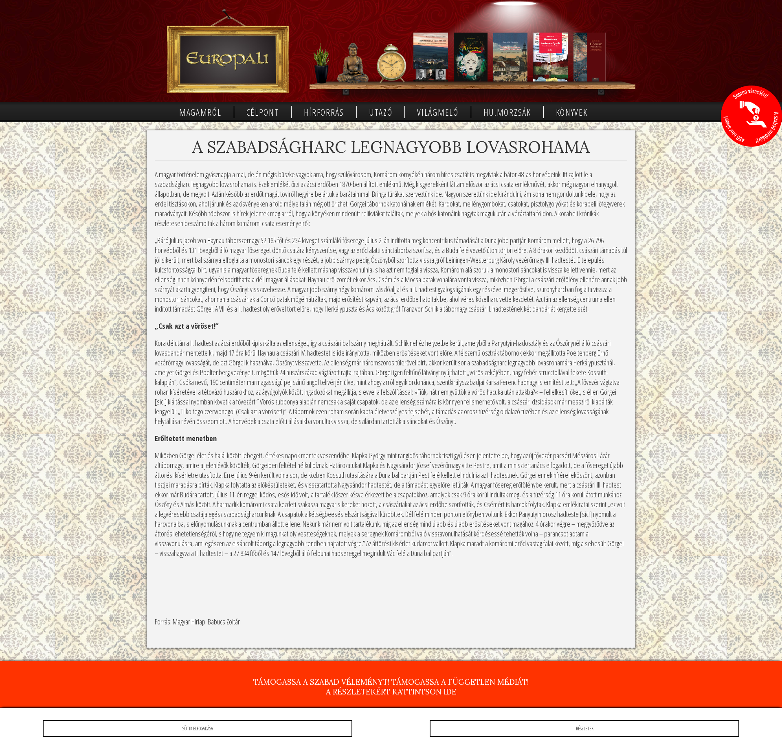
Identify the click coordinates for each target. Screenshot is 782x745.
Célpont (262, 112)
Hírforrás (324, 112)
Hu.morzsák (507, 112)
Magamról (200, 112)
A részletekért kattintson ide (391, 692)
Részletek (584, 728)
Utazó (381, 112)
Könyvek (572, 112)
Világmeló (437, 112)
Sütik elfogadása (197, 728)
